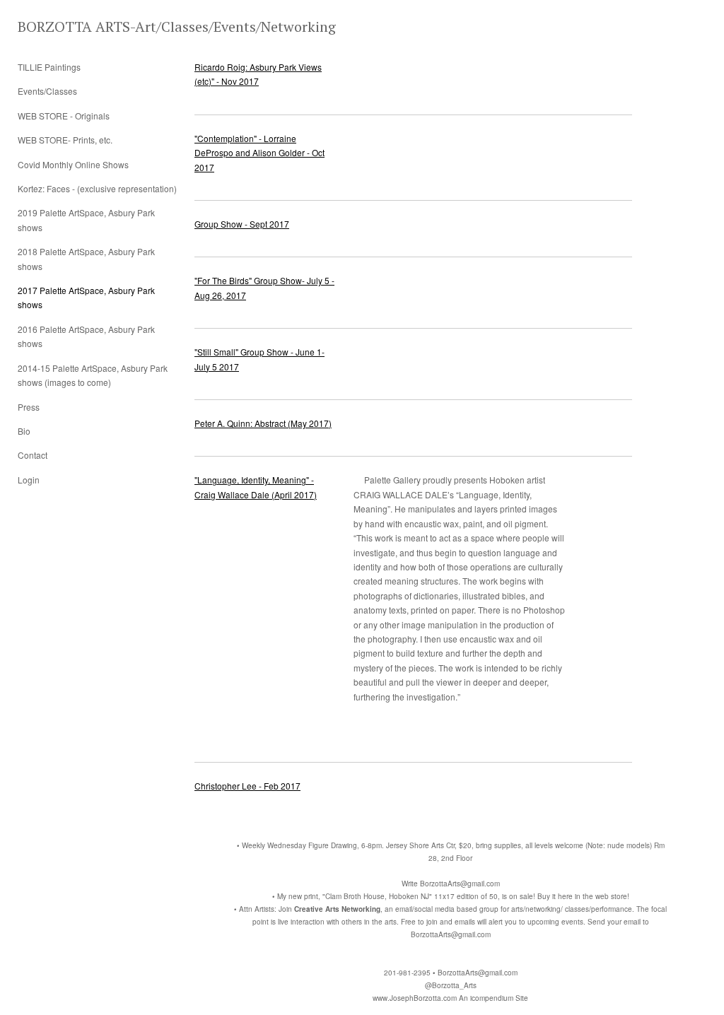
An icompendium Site (493, 998)
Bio (24, 431)
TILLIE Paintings (49, 67)
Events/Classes (47, 91)
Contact (32, 455)
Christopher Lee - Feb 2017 (247, 786)
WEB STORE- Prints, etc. (65, 140)
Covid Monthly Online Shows (73, 164)
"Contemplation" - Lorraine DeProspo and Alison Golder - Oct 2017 (259, 152)
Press (29, 407)
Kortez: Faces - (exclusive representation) (97, 188)
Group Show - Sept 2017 (241, 224)
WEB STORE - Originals (64, 116)
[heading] (53, 26)
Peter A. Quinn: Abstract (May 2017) (263, 423)
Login (29, 480)
